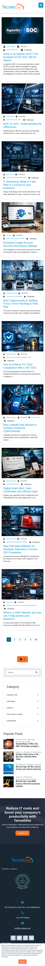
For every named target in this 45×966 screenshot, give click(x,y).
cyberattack (18, 542)
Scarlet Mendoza (11, 539)
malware (24, 542)
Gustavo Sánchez (11, 354)
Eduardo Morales (11, 481)
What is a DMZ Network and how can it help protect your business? (22, 615)
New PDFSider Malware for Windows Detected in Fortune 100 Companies (20, 549)
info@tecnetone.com (22, 928)
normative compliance (21, 357)
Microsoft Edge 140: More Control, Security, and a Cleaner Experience (28, 767)
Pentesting (34, 779)
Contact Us (22, 833)
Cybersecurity (10, 49)
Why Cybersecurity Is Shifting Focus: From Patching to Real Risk (20, 303)
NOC (19, 119)
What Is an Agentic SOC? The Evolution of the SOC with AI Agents (20, 57)
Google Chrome (19, 238)
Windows (39, 764)
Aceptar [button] (22, 962)
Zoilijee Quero (11, 46)
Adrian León (9, 602)
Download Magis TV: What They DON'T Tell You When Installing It (27, 744)
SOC (16, 49)
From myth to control (14, 714)
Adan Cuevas (10, 174)
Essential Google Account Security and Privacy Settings (20, 244)
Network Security (20, 605)
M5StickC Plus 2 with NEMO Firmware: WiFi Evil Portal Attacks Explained (28, 783)
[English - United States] (22, 659)
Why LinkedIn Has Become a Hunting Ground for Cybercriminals (20, 428)
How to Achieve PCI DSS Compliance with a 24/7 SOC (20, 366)
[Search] (36, 672)
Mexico (17, 484)
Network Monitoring (20, 177)
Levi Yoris (9, 235)
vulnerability (18, 296)
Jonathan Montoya (11, 293)
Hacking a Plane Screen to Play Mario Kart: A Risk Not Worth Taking (27, 756)
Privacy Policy (6, 943)
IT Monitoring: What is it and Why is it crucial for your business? (19, 184)
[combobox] (22, 672)
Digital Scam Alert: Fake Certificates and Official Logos (20, 490)
